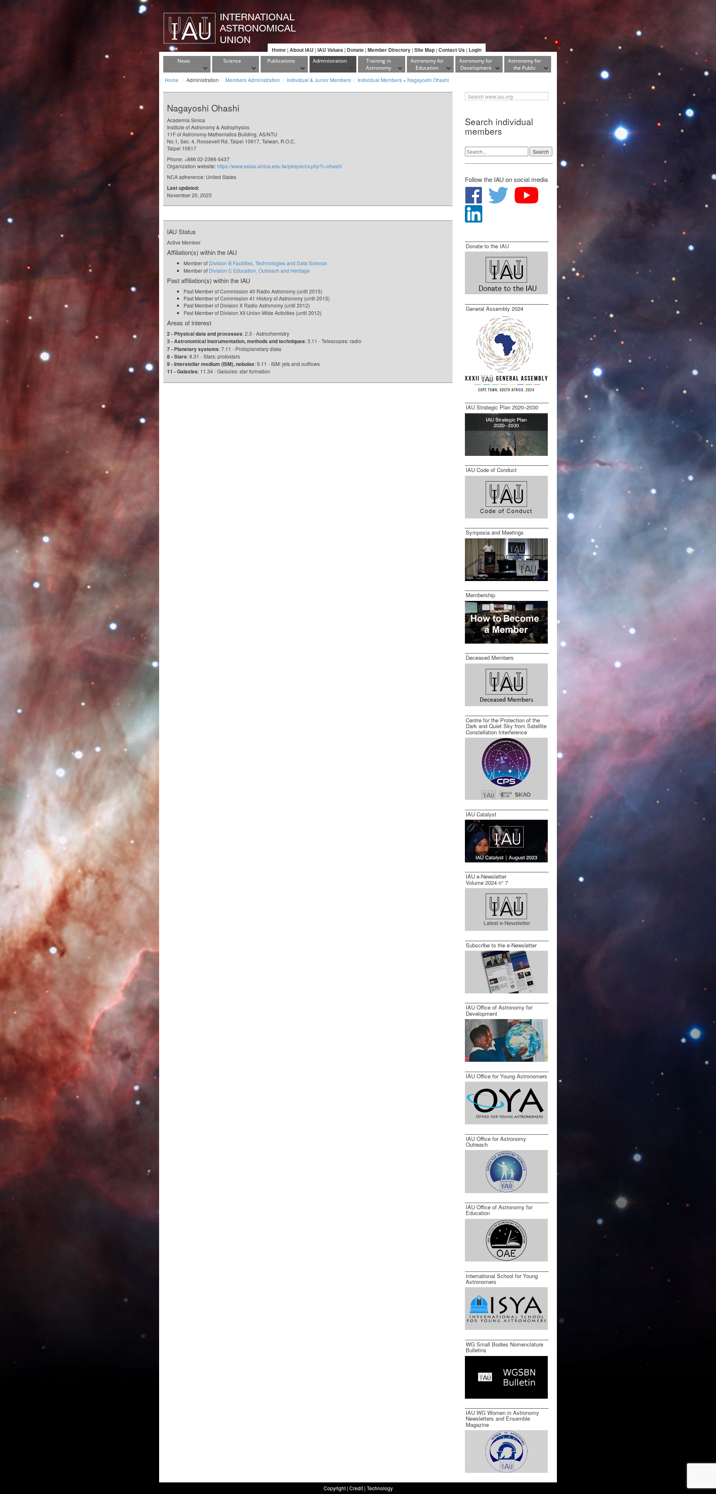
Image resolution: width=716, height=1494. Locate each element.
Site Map (424, 49)
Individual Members (380, 79)
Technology (380, 1488)
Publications (281, 60)
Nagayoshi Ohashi (428, 79)
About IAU (302, 49)
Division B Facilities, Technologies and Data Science (268, 262)
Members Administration (252, 79)
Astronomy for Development (475, 64)
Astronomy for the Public (524, 64)
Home (279, 49)
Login (475, 49)
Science (232, 60)
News (183, 60)
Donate (355, 49)
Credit (356, 1488)
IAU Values (330, 49)
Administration (330, 60)
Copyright (335, 1488)
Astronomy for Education (427, 64)
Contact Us (451, 49)
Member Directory (389, 49)
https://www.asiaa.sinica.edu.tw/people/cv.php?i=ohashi (279, 165)
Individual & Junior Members (319, 79)
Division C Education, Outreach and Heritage (259, 270)
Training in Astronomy (378, 64)
